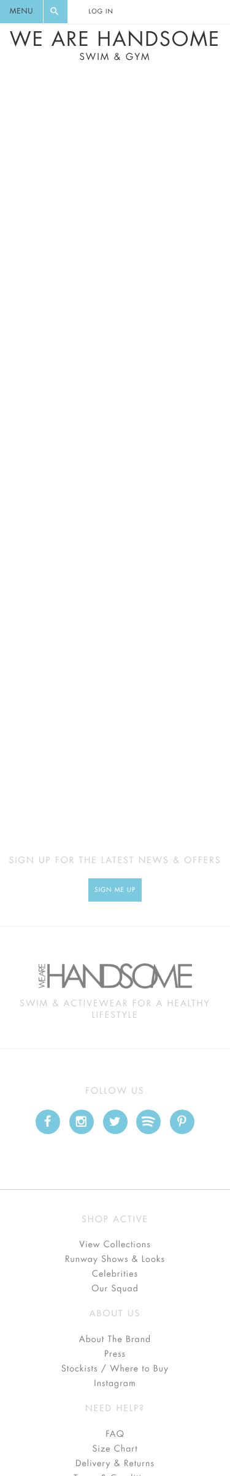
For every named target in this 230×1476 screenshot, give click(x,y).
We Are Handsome (115, 46)
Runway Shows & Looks (115, 1259)
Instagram (115, 1383)
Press (115, 1354)
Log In (100, 12)
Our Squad (114, 1289)
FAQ (114, 1434)
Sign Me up (115, 890)
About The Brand (115, 1339)
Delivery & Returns (115, 1463)
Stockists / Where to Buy (115, 1369)
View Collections (115, 1245)
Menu (21, 11)
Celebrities (115, 1274)
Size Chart (114, 1449)
